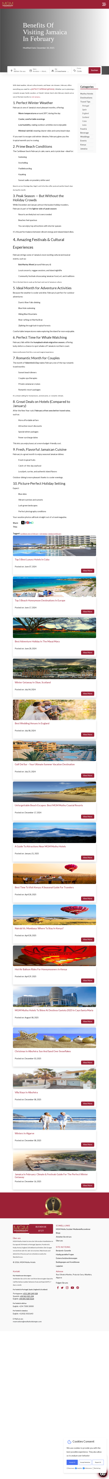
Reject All (98, 1462)
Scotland (85, 117)
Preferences (88, 1468)
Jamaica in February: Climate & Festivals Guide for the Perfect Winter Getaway (51, 1176)
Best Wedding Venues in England (32, 723)
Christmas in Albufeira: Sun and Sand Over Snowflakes (43, 1051)
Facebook (58, 1287)
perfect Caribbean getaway (42, 89)
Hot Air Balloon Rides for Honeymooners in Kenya (41, 969)
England (85, 113)
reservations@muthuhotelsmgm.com (27, 1321)
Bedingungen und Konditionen (67, 1262)
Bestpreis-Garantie (63, 1251)
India (84, 125)
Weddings (84, 137)
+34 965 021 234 (27, 1296)
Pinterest (77, 1287)
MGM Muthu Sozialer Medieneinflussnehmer (73, 1229)
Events (83, 141)
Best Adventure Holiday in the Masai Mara (37, 641)
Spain (84, 109)
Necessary (71, 1468)
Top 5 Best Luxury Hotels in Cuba (32, 559)
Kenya (83, 145)
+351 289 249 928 (30, 1293)
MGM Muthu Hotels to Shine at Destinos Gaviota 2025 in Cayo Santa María (54, 1010)
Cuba (84, 121)
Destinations (86, 98)
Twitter (62, 1287)
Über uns (59, 1241)
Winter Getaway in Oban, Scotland (33, 682)
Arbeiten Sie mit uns (64, 1237)
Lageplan (59, 1266)
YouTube (72, 1287)
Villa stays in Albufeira (26, 1092)
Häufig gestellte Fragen (65, 1254)
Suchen (94, 70)
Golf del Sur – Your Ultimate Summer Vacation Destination (45, 764)
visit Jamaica (35, 97)
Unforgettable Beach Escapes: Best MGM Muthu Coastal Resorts (49, 805)
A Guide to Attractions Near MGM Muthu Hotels (40, 846)
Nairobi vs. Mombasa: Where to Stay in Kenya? (39, 928)
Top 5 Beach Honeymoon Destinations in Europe (40, 600)
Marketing (97, 1468)
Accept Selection (85, 1462)
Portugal (85, 106)
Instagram (67, 1287)
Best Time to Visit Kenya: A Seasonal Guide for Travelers (44, 887)
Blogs (58, 1233)
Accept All (72, 1462)
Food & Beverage (84, 131)
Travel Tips (85, 102)
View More (87, 570)
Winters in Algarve (24, 1133)
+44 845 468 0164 (26, 1299)
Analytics (79, 1468)
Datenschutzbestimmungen (66, 1258)
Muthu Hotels (86, 94)
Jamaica (83, 149)
